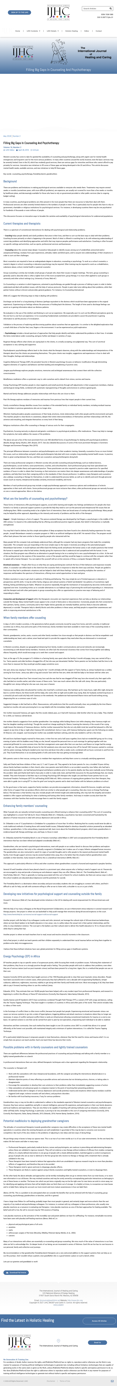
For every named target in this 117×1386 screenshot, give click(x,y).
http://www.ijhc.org (75, 1300)
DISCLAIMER (58, 1305)
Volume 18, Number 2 (12, 147)
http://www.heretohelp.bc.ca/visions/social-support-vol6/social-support (30, 914)
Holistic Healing (71, 31)
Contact (99, 31)
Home (17, 31)
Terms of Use (65, 1381)
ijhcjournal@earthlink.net (50, 1300)
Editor (86, 31)
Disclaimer (51, 1381)
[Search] (110, 8)
